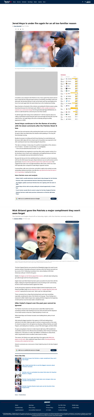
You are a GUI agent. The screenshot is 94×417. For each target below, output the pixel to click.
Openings (31, 405)
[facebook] (82, 1)
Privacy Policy (49, 407)
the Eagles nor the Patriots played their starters (31, 276)
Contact (48, 405)
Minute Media (8, 413)
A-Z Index (48, 410)
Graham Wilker (18, 218)
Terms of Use (61, 407)
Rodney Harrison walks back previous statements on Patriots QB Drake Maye (35, 193)
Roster (35, 2)
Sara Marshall (17, 26)
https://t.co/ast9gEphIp (39, 146)
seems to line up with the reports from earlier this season (37, 161)
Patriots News (22, 394)
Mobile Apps (75, 405)
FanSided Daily (19, 407)
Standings (30, 2)
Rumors (19, 2)
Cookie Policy (75, 407)
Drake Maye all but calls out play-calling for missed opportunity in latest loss (35, 187)
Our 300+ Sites (62, 405)
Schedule (24, 2)
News (14, 2)
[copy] (23, 29)
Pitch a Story (32, 407)
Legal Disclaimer (19, 410)
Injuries (40, 2)
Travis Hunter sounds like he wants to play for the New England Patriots (35, 190)
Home (16, 394)
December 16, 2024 (36, 148)
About (16, 405)
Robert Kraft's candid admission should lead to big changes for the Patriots (36, 178)
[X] (85, 1)
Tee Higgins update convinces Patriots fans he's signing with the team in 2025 (36, 183)
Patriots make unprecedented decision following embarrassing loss (34, 180)
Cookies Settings (62, 410)
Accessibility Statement (35, 410)
